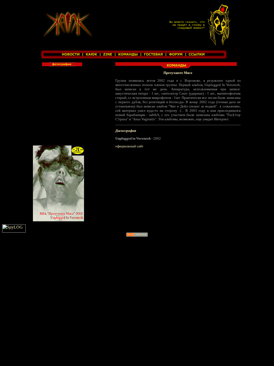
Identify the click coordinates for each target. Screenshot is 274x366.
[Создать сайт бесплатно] (137, 235)
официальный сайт (129, 146)
